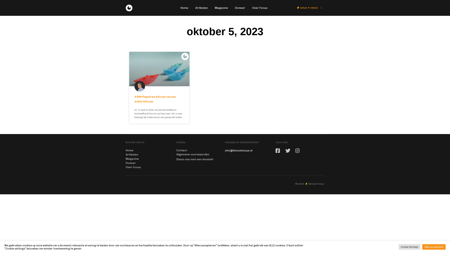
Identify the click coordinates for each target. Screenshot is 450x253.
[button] (321, 7)
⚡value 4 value (307, 7)
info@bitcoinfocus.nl (238, 150)
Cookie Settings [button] (409, 247)
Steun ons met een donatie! (194, 159)
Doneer (240, 7)
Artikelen (201, 7)
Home (184, 7)
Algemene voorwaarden (192, 154)
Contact (181, 150)
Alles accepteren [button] (433, 247)
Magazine (221, 7)
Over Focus (260, 7)
